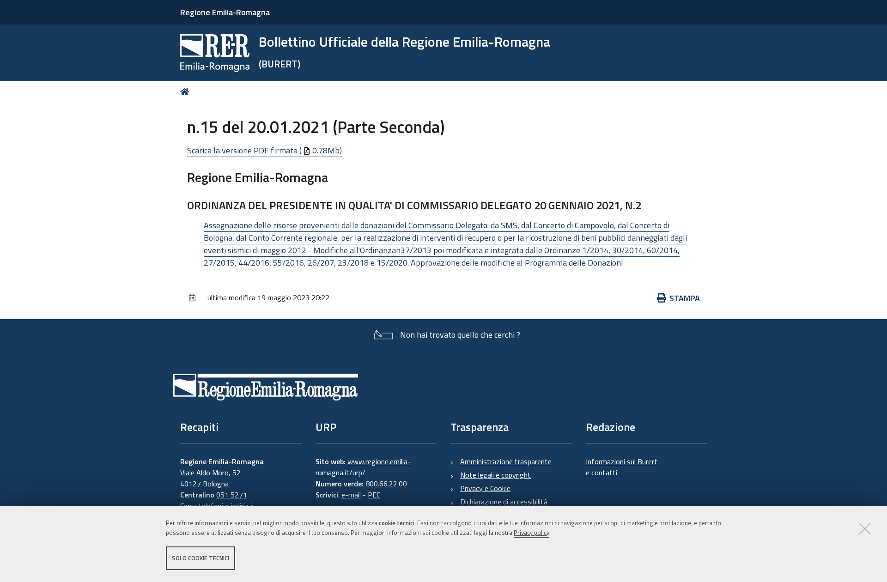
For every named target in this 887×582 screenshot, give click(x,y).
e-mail (351, 494)
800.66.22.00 (386, 483)
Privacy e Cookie (485, 488)
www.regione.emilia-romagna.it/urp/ (363, 467)
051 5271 (231, 494)
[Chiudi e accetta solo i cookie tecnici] (864, 528)
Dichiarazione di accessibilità (503, 501)
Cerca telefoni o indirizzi (217, 505)
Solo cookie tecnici (200, 558)
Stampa (684, 298)
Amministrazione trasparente (506, 461)
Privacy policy (531, 532)
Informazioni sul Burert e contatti (621, 467)
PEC (374, 494)
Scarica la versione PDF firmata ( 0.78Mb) (264, 150)
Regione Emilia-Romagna (225, 12)
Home (186, 92)
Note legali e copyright (495, 474)
